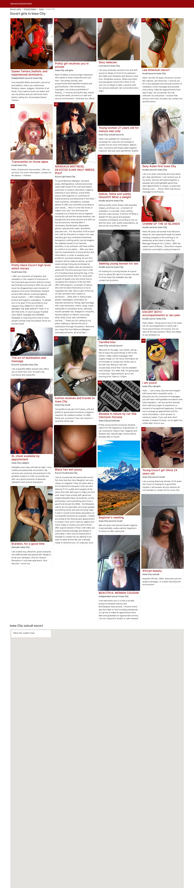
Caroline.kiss (107, 342)
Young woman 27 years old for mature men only (119, 129)
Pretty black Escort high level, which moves (31, 266)
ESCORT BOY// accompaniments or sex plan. (161, 313)
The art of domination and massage (28, 359)
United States (30, 9)
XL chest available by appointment (25, 457)
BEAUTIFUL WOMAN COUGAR (119, 592)
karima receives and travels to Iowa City (75, 399)
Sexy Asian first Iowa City (159, 166)
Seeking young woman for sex (118, 263)
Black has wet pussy (68, 469)
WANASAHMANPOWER (21, 4)
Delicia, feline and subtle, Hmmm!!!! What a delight (115, 195)
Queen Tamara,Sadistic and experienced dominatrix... (29, 73)
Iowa (41, 9)
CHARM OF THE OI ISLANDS (161, 223)
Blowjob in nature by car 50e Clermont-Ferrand (117, 415)
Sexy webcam (108, 62)
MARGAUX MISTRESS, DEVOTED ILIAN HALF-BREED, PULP (75, 170)
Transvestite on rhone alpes (29, 161)
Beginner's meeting (111, 517)
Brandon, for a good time (27, 543)
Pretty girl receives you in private (72, 65)
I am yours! (149, 382)
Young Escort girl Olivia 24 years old (159, 471)
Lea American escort (156, 70)
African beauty (152, 570)
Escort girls (15, 9)
